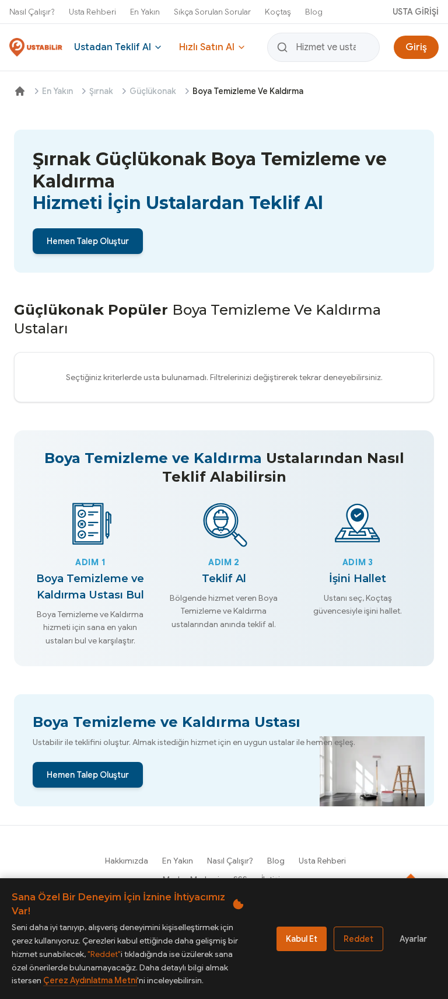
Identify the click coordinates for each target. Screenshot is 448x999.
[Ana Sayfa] (20, 91)
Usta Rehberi (92, 11)
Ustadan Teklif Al (112, 47)
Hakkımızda (126, 860)
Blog (314, 11)
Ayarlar (413, 939)
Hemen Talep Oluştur (88, 241)
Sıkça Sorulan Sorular (212, 11)
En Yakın (145, 11)
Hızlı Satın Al (207, 47)
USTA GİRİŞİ (416, 11)
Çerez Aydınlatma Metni (90, 980)
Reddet (358, 939)
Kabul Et (301, 939)
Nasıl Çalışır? (32, 11)
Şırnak (101, 91)
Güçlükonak (153, 91)
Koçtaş (278, 11)
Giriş (416, 47)
